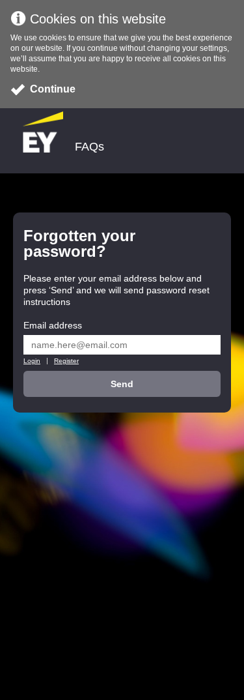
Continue (52, 89)
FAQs (89, 147)
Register (66, 361)
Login (31, 361)
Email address (52, 325)
